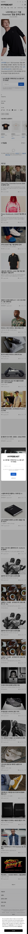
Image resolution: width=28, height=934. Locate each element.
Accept (13, 930)
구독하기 (13, 474)
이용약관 (22, 469)
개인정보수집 (17, 469)
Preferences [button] (20, 926)
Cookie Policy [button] (11, 924)
